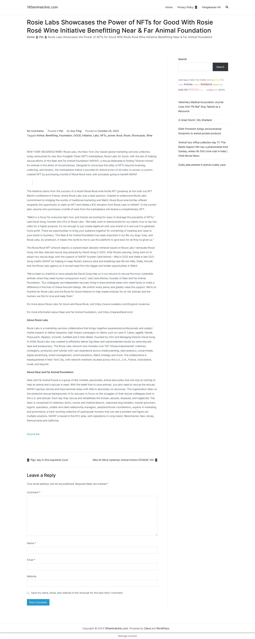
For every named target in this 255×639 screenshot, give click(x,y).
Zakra (147, 628)
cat (205, 90)
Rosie (127, 135)
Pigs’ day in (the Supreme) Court (49, 459)
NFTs (103, 135)
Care (201, 90)
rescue (215, 84)
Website (31, 576)
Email (31, 559)
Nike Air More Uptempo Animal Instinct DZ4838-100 (123, 459)
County (203, 80)
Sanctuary (211, 80)
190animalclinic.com (42, 7)
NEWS (221, 89)
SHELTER (183, 89)
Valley (180, 85)
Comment (33, 492)
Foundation (65, 135)
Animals (188, 84)
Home (168, 7)
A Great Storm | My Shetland (195, 120)
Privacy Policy (185, 7)
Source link (33, 434)
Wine (149, 135)
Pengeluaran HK (211, 7)
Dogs (217, 80)
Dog (197, 80)
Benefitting (52, 135)
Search (182, 59)
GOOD (77, 135)
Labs (96, 135)
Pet (61, 130)
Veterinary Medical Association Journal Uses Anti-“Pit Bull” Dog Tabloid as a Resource (200, 107)
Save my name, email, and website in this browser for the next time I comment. (77, 592)
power (111, 135)
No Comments (35, 130)
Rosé (119, 135)
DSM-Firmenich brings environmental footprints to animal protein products (199, 131)
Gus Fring (76, 130)
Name (31, 543)
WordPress (162, 628)
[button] (227, 7)
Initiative (87, 135)
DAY (216, 90)
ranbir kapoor (183, 80)
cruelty (210, 90)
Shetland (206, 84)
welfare (196, 84)
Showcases (138, 135)
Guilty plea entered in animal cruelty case (202, 164)
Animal (40, 135)
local (220, 85)
